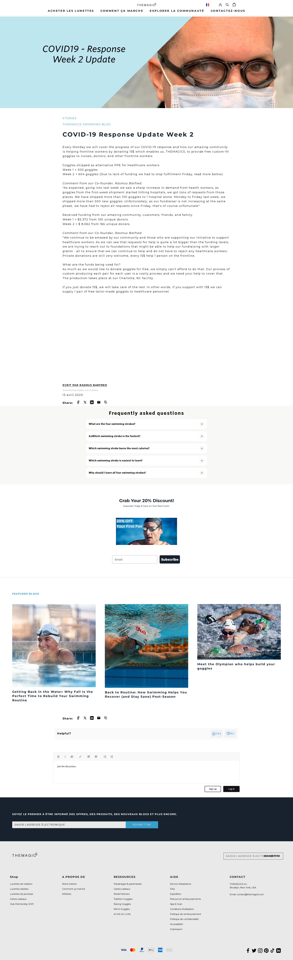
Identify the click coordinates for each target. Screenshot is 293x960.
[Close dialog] (203, 463)
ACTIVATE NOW (176, 499)
